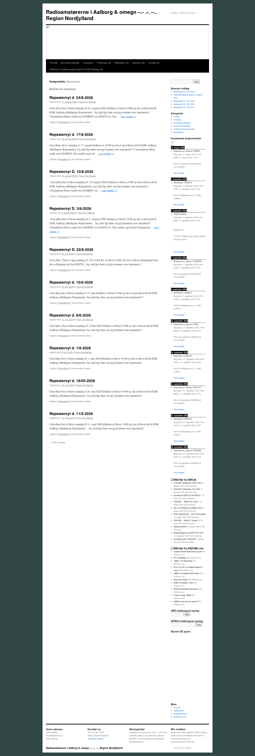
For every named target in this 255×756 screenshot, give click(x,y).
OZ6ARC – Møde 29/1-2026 (186, 501)
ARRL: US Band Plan (183, 560)
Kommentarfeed (180, 713)
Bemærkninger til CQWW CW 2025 (189, 532)
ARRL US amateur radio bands (186, 573)
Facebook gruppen (95, 738)
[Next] (172, 145)
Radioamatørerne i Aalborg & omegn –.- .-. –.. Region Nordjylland (101, 15)
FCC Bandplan (180, 557)
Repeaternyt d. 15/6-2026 (71, 282)
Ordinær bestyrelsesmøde (184, 129)
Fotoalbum (88, 62)
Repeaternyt (64, 122)
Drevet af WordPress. (183, 747)
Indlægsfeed (179, 710)
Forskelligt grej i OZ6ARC (185, 538)
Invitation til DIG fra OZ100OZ (187, 495)
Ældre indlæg (57, 442)
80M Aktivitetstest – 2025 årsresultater (190, 514)
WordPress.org (180, 716)
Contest (177, 116)
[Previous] (172, 142)
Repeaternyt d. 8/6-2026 (70, 315)
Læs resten (128, 116)
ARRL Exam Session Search (185, 601)
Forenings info (104, 62)
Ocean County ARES (182, 595)
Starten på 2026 (180, 526)
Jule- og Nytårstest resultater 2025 (188, 507)
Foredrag (177, 119)
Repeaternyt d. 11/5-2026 (71, 413)
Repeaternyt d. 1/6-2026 (70, 347)
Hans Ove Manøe (87, 101)
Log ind (177, 707)
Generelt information (182, 125)
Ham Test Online (181, 579)
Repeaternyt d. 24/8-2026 (71, 97)
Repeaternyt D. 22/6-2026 (71, 249)
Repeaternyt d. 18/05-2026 (72, 380)
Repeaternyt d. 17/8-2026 (71, 134)
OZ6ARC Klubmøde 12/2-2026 (187, 489)
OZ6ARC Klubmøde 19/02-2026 (187, 482)
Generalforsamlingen (182, 122)
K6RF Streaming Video (183, 582)
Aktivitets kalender (70, 62)
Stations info (138, 62)
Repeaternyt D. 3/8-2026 (70, 208)
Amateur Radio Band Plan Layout (187, 551)
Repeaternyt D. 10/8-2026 (71, 171)
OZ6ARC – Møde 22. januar (185, 520)
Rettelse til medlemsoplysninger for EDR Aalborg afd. (76, 69)
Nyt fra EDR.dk (187, 479)
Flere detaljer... (180, 173)
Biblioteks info (122, 62)
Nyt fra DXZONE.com (191, 548)
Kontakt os (153, 62)
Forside (53, 62)
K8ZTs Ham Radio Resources (186, 588)
